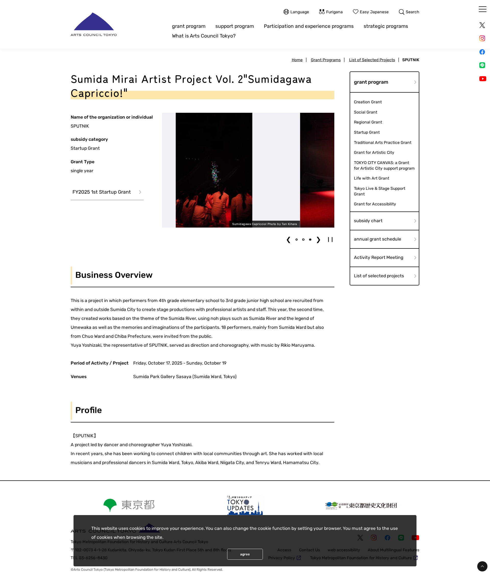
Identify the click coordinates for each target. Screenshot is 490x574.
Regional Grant (368, 122)
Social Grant (365, 112)
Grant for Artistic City (374, 152)
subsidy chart (368, 220)
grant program (188, 26)
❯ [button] (318, 239)
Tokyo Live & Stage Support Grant (379, 191)
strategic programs (386, 26)
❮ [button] (288, 239)
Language (299, 11)
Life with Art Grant (371, 178)
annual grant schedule (377, 239)
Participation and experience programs (309, 26)
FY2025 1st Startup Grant (101, 192)
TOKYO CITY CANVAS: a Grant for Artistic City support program (384, 165)
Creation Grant (368, 101)
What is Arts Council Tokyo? (204, 36)
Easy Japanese (374, 11)
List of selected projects (379, 275)
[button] (297, 240)
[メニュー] (482, 9)
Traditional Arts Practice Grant (382, 142)
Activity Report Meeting (378, 257)
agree (245, 554)
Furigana (334, 11)
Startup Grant (367, 132)
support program (234, 26)
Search (412, 11)
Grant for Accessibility (375, 204)
